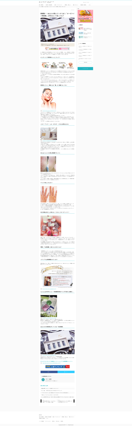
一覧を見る (85, 62)
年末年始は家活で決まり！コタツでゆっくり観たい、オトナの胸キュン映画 (49, 401)
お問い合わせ (57, 421)
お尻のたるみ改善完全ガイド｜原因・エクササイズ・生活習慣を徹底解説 (88, 29)
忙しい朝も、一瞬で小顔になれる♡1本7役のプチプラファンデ (52, 390)
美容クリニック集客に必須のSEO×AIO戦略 (87, 33)
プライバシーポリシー (48, 421)
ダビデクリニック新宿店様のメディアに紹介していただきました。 (85, 56)
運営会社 (53, 421)
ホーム (40, 6)
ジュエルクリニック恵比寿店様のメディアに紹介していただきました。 (85, 50)
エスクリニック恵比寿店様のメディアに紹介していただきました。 (85, 53)
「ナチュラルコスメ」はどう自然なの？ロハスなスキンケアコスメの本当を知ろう (55, 392)
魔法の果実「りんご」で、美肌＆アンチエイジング (50, 388)
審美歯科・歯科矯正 (42, 418)
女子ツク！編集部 (48, 379)
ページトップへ (85, 68)
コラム (47, 418)
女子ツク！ (65, 424)
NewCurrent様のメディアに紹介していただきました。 (85, 59)
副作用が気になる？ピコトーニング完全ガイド (88, 37)
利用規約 (62, 421)
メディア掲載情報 (41, 421)
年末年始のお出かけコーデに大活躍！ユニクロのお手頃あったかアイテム (65, 401)
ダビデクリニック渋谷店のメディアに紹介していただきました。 (85, 46)
